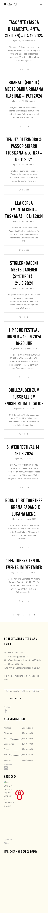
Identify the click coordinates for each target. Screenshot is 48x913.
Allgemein (15, 41)
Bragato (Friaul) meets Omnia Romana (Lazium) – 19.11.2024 (24, 88)
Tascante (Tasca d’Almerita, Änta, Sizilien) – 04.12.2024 (24, 28)
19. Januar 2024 (29, 519)
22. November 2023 (29, 573)
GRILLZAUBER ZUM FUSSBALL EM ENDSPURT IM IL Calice (24, 396)
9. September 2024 (29, 349)
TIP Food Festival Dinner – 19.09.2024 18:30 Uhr (24, 336)
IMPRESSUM (9, 668)
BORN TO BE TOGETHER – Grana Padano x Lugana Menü (24, 506)
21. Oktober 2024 (29, 41)
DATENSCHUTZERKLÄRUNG (28, 668)
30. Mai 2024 (29, 459)
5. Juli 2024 (29, 409)
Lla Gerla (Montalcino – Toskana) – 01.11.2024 (24, 209)
